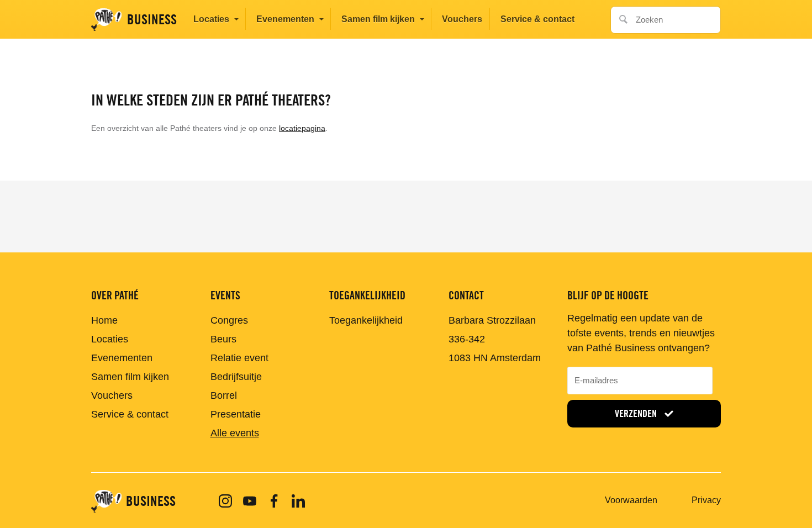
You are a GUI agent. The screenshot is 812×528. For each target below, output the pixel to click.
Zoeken (620, 16)
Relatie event (239, 357)
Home (104, 320)
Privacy (706, 500)
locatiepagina (302, 128)
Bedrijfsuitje (236, 376)
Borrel (223, 395)
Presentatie (235, 414)
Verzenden (637, 413)
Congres (229, 320)
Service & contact (537, 19)
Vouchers (462, 19)
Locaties (211, 19)
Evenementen (285, 19)
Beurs (223, 339)
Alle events (234, 433)
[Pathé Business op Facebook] (274, 501)
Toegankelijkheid (366, 320)
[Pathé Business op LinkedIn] (298, 501)
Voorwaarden (631, 500)
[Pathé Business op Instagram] (225, 501)
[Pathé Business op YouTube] (249, 501)
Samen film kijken (378, 19)
